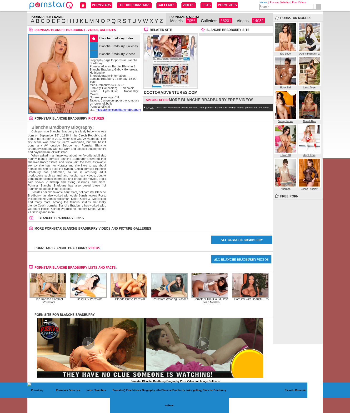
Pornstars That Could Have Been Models (211, 301)
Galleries (166, 5)
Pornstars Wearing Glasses (170, 299)
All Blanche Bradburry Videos (241, 259)
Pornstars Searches (68, 390)
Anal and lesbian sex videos (172, 107)
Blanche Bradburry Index (116, 38)
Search (318, 6)
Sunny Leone (285, 121)
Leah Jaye (309, 87)
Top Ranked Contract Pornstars (49, 301)
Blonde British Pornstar (130, 299)
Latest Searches (96, 390)
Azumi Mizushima (309, 53)
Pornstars (101, 5)
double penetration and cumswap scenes (259, 107)
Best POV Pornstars (89, 299)
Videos (189, 5)
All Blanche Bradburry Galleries (242, 241)
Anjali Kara (309, 155)
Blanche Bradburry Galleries (118, 46)
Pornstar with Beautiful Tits (251, 299)
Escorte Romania (295, 390)
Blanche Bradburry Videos (117, 54)
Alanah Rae (309, 121)
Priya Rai (285, 87)
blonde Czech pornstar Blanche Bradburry (212, 107)
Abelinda (285, 188)
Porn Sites (227, 5)
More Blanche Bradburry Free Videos (211, 100)
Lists (206, 5)
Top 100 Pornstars (134, 5)
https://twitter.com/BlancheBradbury (118, 109)
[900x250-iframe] (150, 376)
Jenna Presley (309, 188)
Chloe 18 (285, 155)
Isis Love (285, 53)
